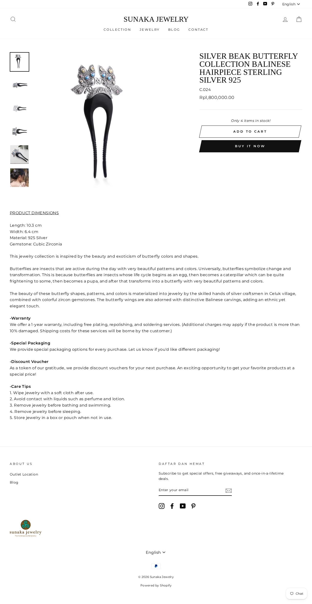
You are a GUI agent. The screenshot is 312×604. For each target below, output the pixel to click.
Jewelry (150, 29)
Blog (174, 29)
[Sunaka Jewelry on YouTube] (183, 506)
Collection (117, 29)
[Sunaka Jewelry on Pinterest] (193, 506)
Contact (198, 29)
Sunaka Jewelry (156, 19)
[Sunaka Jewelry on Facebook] (172, 506)
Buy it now (250, 146)
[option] (108, 127)
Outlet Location (24, 474)
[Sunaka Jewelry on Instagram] (162, 506)
